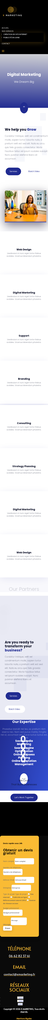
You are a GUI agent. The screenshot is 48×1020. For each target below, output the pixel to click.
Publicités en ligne (20, 897)
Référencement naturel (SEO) (14, 900)
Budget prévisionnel (11, 908)
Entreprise (7, 888)
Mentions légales (24, 1018)
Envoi (7, 928)
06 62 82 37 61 (19, 956)
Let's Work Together (24, 797)
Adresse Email (8, 880)
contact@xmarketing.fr (19, 974)
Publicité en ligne (11, 37)
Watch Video (34, 171)
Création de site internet (15, 34)
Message (6, 924)
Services (13, 171)
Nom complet (8, 861)
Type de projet (9, 894)
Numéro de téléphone (12, 867)
